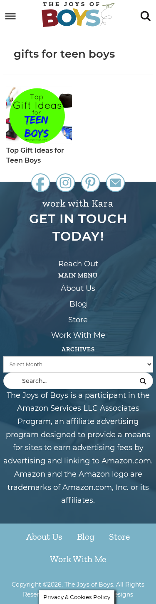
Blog (78, 304)
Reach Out (78, 263)
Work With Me (78, 335)
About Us (78, 288)
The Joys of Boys (78, 14)
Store (78, 319)
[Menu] (10, 16)
